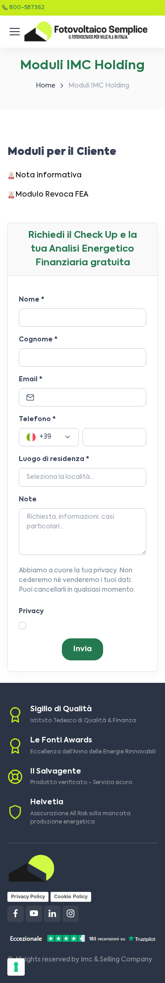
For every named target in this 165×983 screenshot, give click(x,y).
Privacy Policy (28, 896)
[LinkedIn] (52, 914)
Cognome (38, 339)
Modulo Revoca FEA (52, 194)
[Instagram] (70, 914)
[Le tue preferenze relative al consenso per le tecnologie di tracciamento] (16, 967)
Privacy (31, 611)
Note (28, 499)
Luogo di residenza (54, 459)
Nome (31, 300)
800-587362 (26, 8)
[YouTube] (34, 914)
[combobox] (49, 437)
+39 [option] (45, 437)
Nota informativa (49, 175)
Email (31, 379)
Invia (82, 649)
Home (45, 85)
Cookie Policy (71, 896)
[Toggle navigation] (13, 31)
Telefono (37, 419)
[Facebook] (15, 914)
